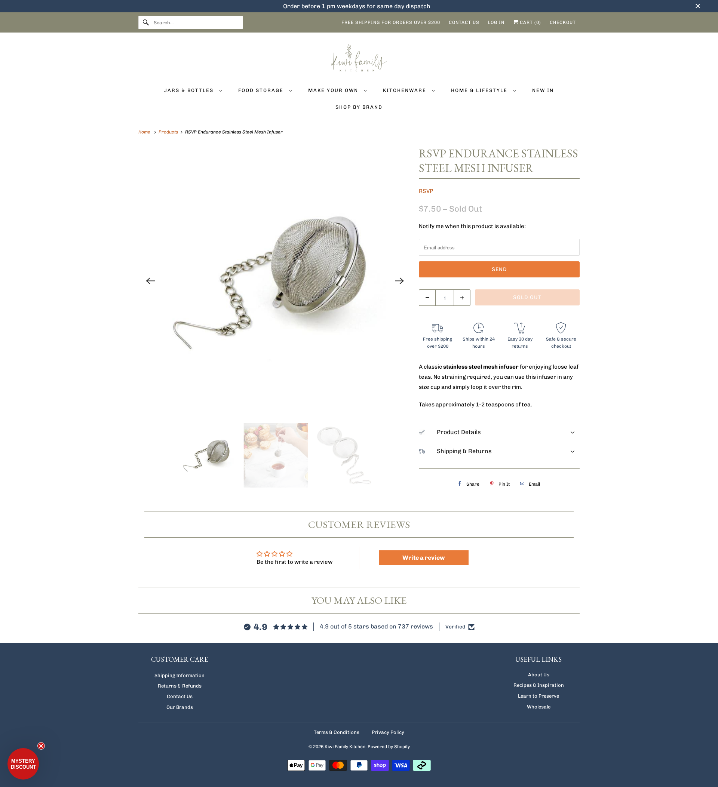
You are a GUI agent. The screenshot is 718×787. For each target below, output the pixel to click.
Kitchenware (405, 90)
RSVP (426, 191)
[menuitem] (193, 90)
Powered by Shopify (389, 746)
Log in (496, 22)
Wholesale (538, 707)
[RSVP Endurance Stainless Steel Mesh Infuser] (274, 280)
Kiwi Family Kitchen (345, 746)
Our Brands (179, 707)
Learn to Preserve (538, 696)
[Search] (145, 22)
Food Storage (261, 90)
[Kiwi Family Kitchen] (359, 59)
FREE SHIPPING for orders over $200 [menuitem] (390, 22)
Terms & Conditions (336, 732)
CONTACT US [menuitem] (464, 22)
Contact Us (180, 696)
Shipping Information (179, 675)
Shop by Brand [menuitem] (359, 107)
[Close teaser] (41, 746)
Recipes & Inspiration (538, 685)
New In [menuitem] (543, 90)
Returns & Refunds (180, 686)
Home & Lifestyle (480, 90)
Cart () (529, 22)
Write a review (423, 557)
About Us (538, 674)
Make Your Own (334, 90)
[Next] (399, 281)
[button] (23, 764)
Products (169, 132)
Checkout (563, 22)
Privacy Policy (388, 732)
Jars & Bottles (189, 90)
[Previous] (150, 281)
